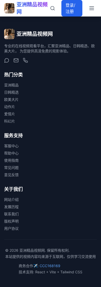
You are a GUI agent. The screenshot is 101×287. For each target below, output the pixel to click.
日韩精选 (11, 92)
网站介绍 (11, 199)
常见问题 (11, 167)
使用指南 (11, 160)
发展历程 (11, 206)
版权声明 (11, 221)
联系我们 (11, 214)
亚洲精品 (11, 85)
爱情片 (9, 114)
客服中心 (11, 146)
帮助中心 (11, 153)
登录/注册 (70, 8)
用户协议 (11, 228)
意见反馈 (11, 175)
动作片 (9, 106)
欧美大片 (11, 99)
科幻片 (9, 121)
